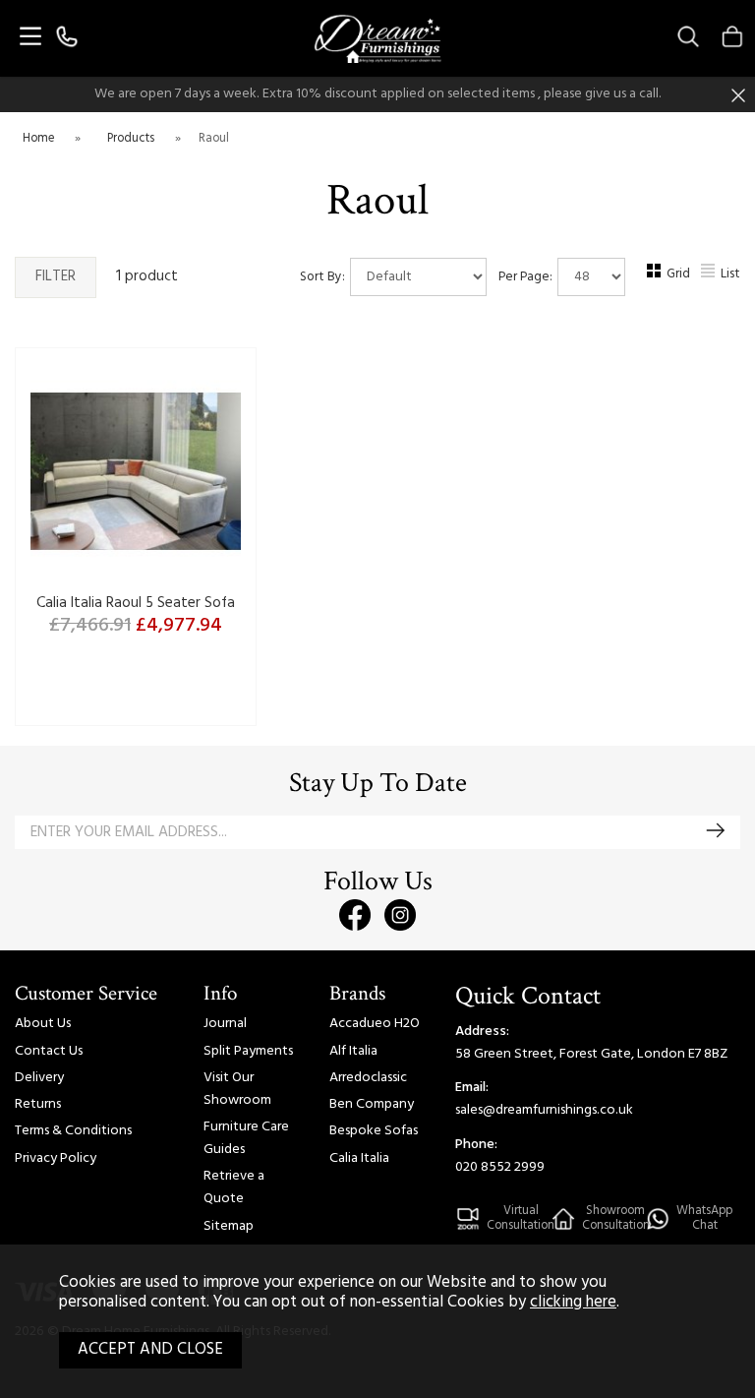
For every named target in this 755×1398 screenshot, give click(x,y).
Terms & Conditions (73, 1131)
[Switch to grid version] (655, 275)
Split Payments (248, 1051)
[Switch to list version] (709, 275)
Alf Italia (353, 1051)
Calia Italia (359, 1158)
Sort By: (324, 277)
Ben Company (371, 1104)
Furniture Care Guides (246, 1138)
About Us (43, 1023)
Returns (38, 1104)
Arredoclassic (368, 1077)
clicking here (573, 1302)
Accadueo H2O (374, 1023)
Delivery (39, 1077)
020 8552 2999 (500, 1167)
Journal (225, 1023)
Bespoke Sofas (373, 1131)
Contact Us (49, 1051)
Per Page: (526, 277)
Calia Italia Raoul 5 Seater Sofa (135, 603)
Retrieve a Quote (233, 1187)
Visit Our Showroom (237, 1089)
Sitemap (228, 1226)
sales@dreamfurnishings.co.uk (544, 1110)
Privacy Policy (55, 1158)
